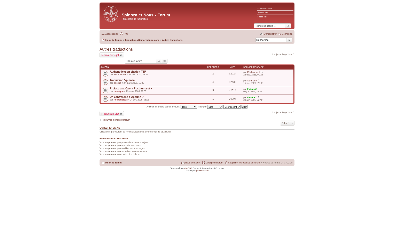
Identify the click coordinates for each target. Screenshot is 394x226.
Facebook (262, 17)
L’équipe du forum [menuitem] (214, 162)
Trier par (202, 106)
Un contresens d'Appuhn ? (127, 96)
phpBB (187, 168)
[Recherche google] (288, 25)
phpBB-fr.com (202, 170)
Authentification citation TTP (128, 71)
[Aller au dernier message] (261, 72)
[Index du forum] (111, 13)
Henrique (119, 91)
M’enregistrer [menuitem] (270, 34)
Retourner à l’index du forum (116, 120)
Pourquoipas (121, 99)
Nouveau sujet (110, 55)
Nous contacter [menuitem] (192, 162)
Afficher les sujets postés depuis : (164, 106)
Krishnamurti (120, 74)
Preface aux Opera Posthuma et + (131, 88)
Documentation (265, 8)
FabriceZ (252, 89)
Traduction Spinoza (122, 80)
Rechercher (289, 40)
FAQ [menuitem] (126, 34)
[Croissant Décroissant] (232, 106)
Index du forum (113, 162)
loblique (117, 83)
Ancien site (263, 12)
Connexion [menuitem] (287, 34)
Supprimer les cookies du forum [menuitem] (244, 162)
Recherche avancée (164, 61)
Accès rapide (111, 34)
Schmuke (252, 80)
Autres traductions (116, 49)
